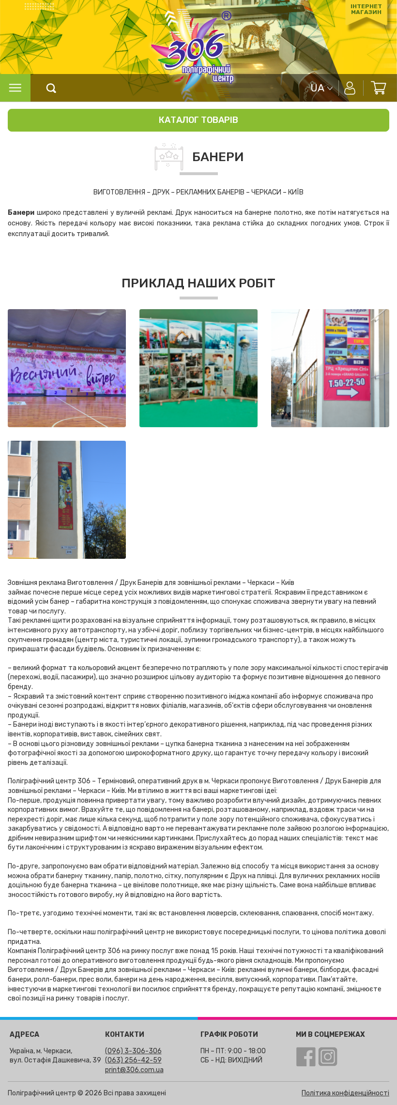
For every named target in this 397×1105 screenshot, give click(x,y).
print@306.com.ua (134, 1070)
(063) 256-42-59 (133, 1060)
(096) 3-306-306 (133, 1051)
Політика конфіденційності (345, 1093)
